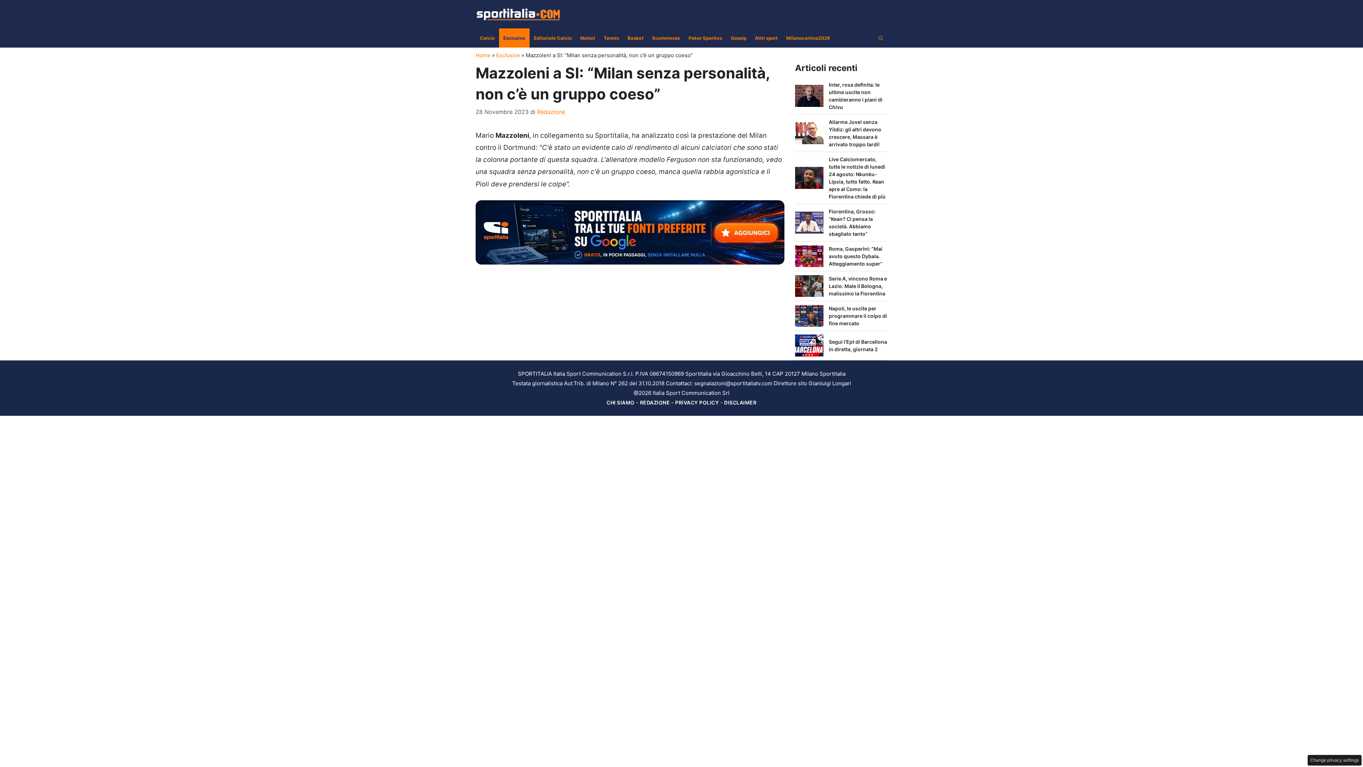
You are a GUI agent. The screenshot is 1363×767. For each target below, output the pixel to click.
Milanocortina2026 (808, 38)
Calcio (487, 38)
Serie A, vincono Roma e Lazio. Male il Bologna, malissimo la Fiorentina (858, 286)
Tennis (611, 38)
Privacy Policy (697, 402)
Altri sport (766, 38)
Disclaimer (740, 402)
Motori (587, 38)
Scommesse (666, 38)
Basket (636, 38)
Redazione (655, 402)
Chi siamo (621, 402)
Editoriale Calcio (553, 38)
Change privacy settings (1334, 760)
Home (483, 55)
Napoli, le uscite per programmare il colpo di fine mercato (858, 315)
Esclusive (514, 38)
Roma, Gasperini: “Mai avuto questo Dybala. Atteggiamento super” (855, 256)
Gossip (738, 38)
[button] (880, 38)
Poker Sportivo (705, 38)
